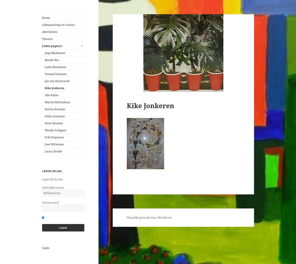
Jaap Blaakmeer (55, 53)
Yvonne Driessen (56, 74)
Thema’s (47, 39)
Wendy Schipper (55, 130)
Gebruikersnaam (53, 187)
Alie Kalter (52, 95)
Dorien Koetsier (55, 109)
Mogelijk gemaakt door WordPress (149, 217)
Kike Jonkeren (54, 88)
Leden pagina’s (52, 46)
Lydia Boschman (55, 67)
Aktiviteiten (49, 32)
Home (46, 18)
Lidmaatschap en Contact (58, 25)
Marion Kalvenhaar (57, 102)
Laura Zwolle (53, 151)
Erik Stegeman (54, 137)
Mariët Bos (52, 60)
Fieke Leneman (55, 116)
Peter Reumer (54, 123)
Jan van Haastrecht (57, 81)
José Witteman (54, 144)
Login (45, 248)
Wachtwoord (50, 203)
